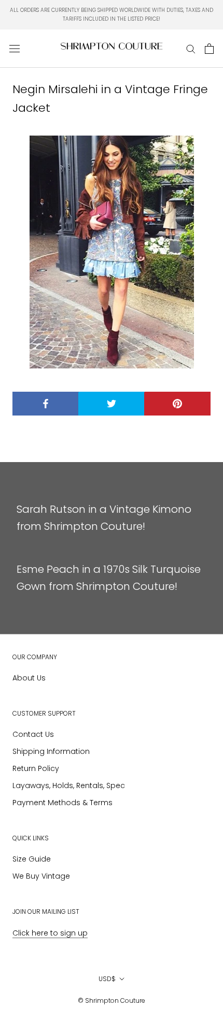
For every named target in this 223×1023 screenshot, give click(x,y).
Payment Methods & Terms (62, 802)
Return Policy (35, 768)
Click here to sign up (50, 933)
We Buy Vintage (41, 876)
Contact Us (33, 734)
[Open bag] (209, 48)
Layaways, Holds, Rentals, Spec (68, 785)
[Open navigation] (14, 48)
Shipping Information (51, 751)
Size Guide (31, 859)
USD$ (107, 978)
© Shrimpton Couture (111, 1000)
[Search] (191, 48)
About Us (29, 678)
